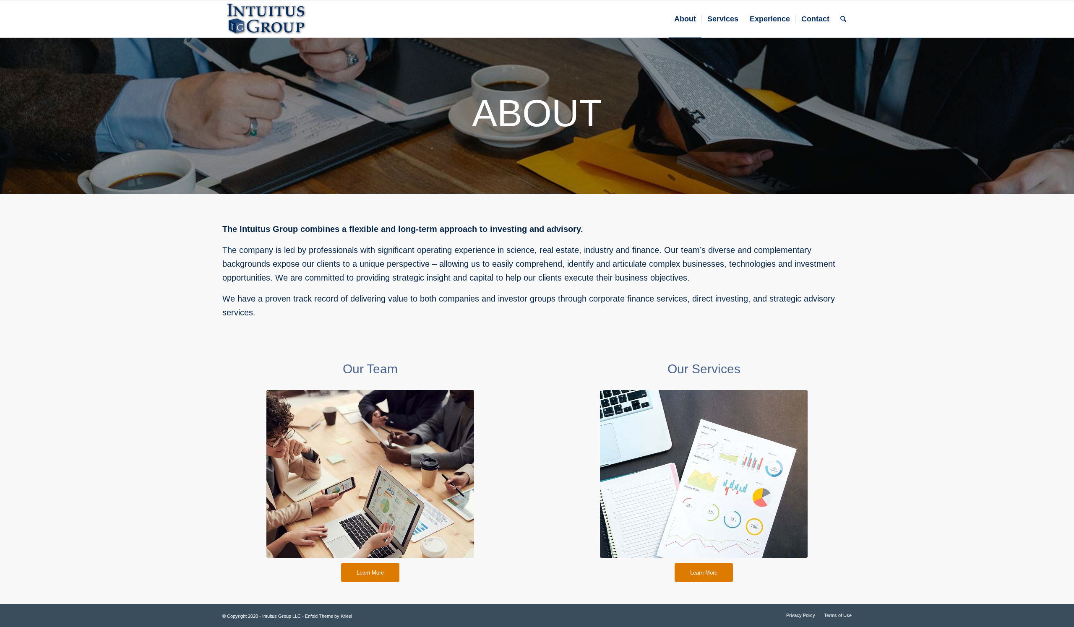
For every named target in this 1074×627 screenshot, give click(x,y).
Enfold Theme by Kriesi (328, 616)
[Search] (843, 18)
